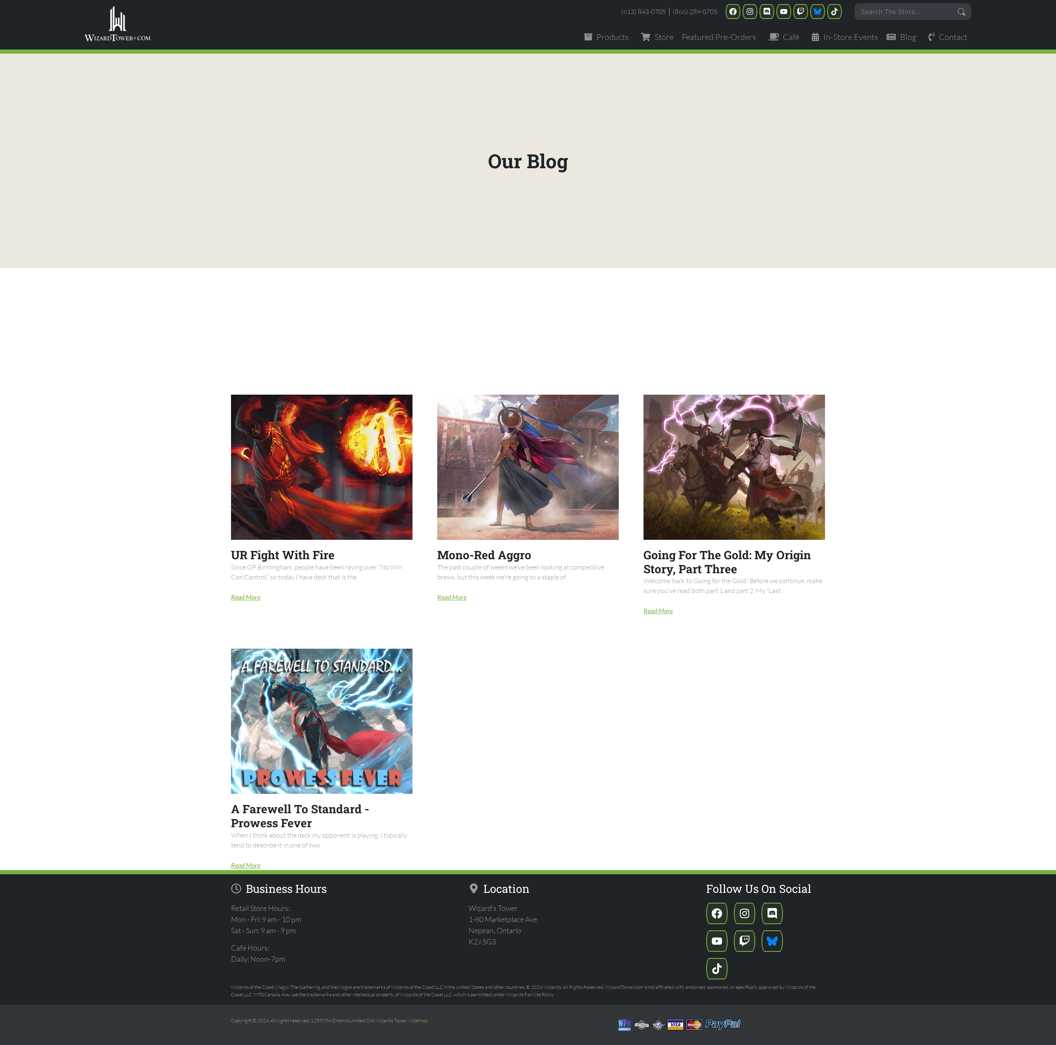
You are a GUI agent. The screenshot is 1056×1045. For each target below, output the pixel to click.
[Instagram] (749, 11)
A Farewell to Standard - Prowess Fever (300, 816)
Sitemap (418, 1020)
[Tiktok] (834, 11)
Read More (245, 597)
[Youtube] (783, 11)
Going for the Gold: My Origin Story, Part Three (727, 562)
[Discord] (766, 11)
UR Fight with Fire (283, 555)
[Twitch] (800, 11)
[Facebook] (733, 11)
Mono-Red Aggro (484, 555)
